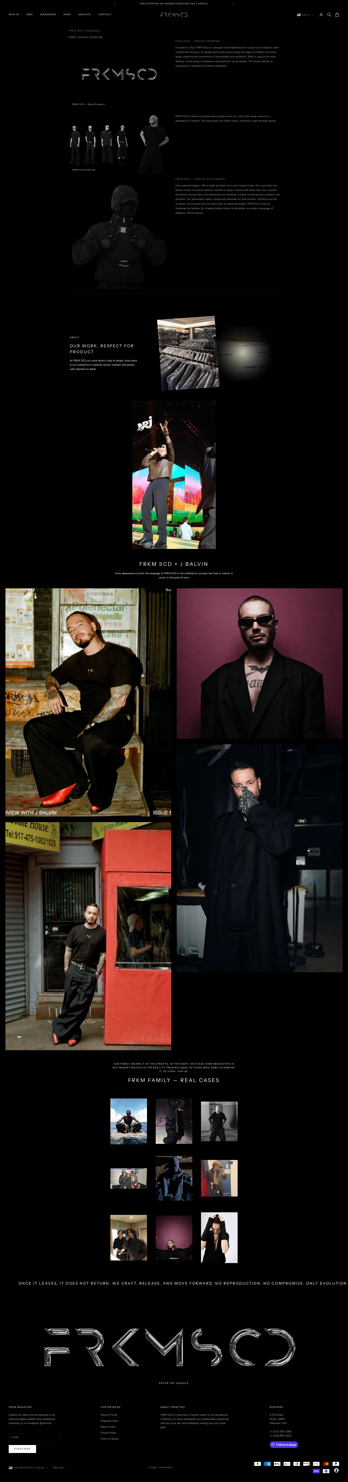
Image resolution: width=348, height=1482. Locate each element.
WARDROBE (48, 14)
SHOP (67, 14)
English (58, 1467)
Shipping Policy (109, 1421)
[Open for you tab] (336, 1470)
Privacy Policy (108, 1433)
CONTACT (105, 14)
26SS (29, 14)
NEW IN (14, 14)
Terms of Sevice (109, 1438)
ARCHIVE (84, 14)
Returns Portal (109, 1415)
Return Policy (108, 1427)
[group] (174, 1347)
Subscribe (22, 1448)
